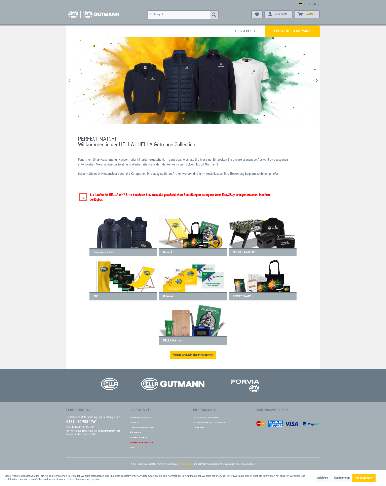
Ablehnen (322, 477)
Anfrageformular (140, 417)
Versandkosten (185, 464)
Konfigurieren (342, 477)
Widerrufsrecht (139, 437)
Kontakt (134, 422)
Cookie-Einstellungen (206, 417)
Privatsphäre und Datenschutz (211, 422)
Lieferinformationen (142, 427)
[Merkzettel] (257, 14)
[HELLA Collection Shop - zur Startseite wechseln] (93, 14)
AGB (132, 447)
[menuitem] (183, 14)
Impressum (199, 427)
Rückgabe (135, 432)
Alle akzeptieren (364, 477)
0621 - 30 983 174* (81, 422)
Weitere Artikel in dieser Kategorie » (193, 354)
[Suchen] (214, 15)
